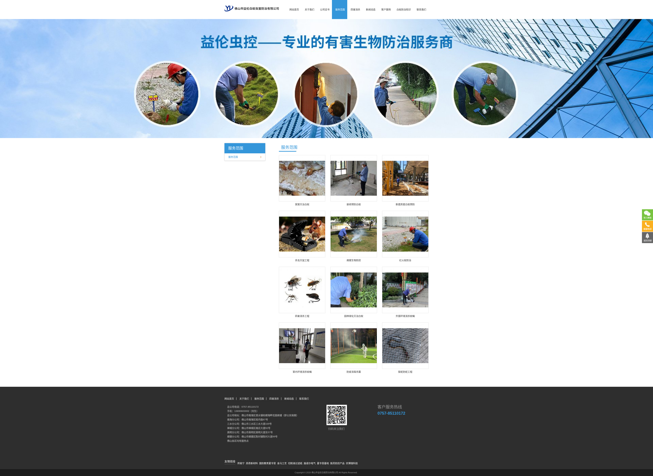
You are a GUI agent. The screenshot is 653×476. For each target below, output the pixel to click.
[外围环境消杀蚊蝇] (405, 289)
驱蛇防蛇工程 (405, 371)
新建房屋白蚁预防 (405, 204)
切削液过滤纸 (295, 463)
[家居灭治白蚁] (302, 178)
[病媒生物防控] (353, 234)
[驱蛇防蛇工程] (405, 345)
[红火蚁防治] (405, 234)
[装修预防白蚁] (353, 178)
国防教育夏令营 (267, 463)
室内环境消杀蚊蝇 (302, 371)
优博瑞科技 (352, 463)
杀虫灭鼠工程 (302, 260)
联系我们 (421, 9)
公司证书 (325, 9)
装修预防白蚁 (354, 204)
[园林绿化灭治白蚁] (353, 289)
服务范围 (340, 9)
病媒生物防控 (354, 260)
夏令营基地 (323, 463)
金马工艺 (282, 463)
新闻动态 (370, 9)
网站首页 (294, 9)
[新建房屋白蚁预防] (405, 178)
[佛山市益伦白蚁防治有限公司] (251, 5)
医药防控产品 (337, 463)
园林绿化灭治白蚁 (353, 316)
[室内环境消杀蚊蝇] (302, 345)
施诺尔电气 (310, 463)
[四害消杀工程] (302, 289)
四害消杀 (355, 9)
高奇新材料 (252, 463)
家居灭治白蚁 (302, 204)
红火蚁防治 (405, 260)
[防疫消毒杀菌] (353, 345)
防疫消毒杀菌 (354, 371)
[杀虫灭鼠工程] (302, 234)
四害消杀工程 (302, 316)
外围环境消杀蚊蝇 (405, 316)
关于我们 (309, 9)
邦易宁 (241, 463)
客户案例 (386, 9)
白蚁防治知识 (404, 9)
